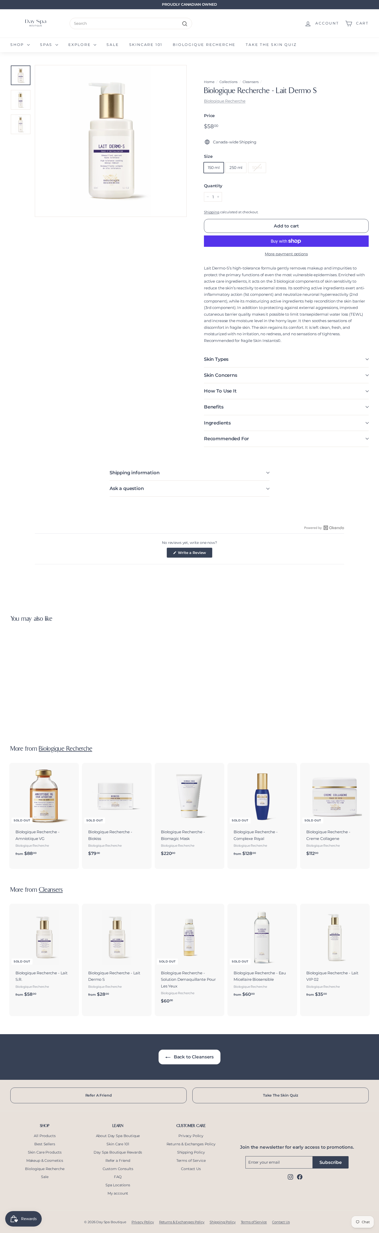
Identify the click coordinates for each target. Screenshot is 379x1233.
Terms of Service (191, 1160)
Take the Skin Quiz (271, 44)
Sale (112, 44)
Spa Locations (117, 1185)
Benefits (214, 407)
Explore (80, 44)
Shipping (211, 212)
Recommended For (226, 439)
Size (208, 156)
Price (209, 115)
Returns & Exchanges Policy (191, 1144)
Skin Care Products (45, 1152)
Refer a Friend (117, 1160)
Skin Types (216, 359)
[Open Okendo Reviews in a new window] (324, 527)
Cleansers (251, 82)
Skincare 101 (146, 44)
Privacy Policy (190, 1135)
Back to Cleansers (193, 1056)
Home (209, 82)
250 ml (235, 167)
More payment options (286, 253)
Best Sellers (44, 1144)
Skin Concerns (220, 375)
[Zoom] (110, 141)
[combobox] (131, 23)
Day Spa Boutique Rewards (118, 1152)
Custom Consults (118, 1168)
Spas (47, 44)
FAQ (118, 1176)
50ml (257, 167)
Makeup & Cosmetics (44, 1160)
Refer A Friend (98, 1095)
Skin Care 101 (117, 1144)
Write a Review (195, 554)
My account (118, 1193)
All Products (44, 1135)
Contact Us (191, 1168)
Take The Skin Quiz (280, 1095)
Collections (228, 82)
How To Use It (220, 391)
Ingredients (217, 423)
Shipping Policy (191, 1152)
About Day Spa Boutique (118, 1135)
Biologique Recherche (204, 44)
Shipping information (134, 473)
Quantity (213, 185)
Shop (18, 44)
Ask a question (127, 488)
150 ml (214, 167)
